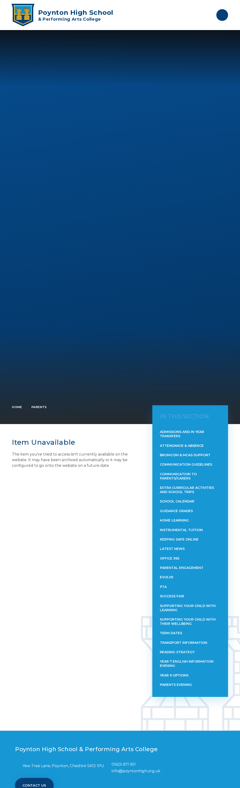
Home (17, 407)
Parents (39, 407)
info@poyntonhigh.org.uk (136, 771)
